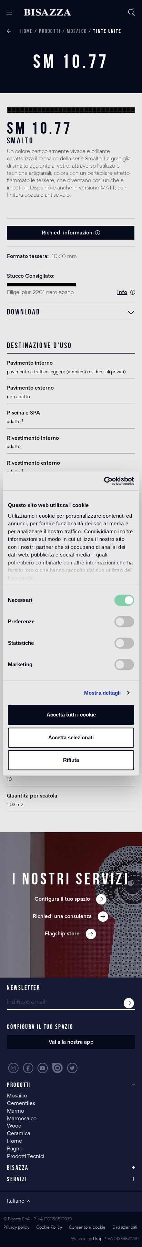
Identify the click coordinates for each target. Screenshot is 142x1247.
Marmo (15, 1111)
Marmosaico (22, 1118)
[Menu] (6, 12)
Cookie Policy (49, 1228)
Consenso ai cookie (87, 1228)
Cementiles (21, 1103)
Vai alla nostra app (71, 1042)
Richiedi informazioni (68, 233)
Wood (14, 1126)
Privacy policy (16, 1228)
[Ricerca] (132, 12)
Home (26, 31)
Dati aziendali (124, 1228)
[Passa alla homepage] (47, 12)
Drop (97, 1239)
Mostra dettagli (102, 693)
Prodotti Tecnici (25, 1156)
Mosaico (77, 31)
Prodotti (50, 31)
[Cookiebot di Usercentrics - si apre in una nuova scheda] (104, 481)
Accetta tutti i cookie (71, 715)
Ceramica (18, 1133)
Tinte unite (107, 31)
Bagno (14, 1149)
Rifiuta (71, 760)
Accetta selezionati (71, 737)
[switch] (124, 621)
